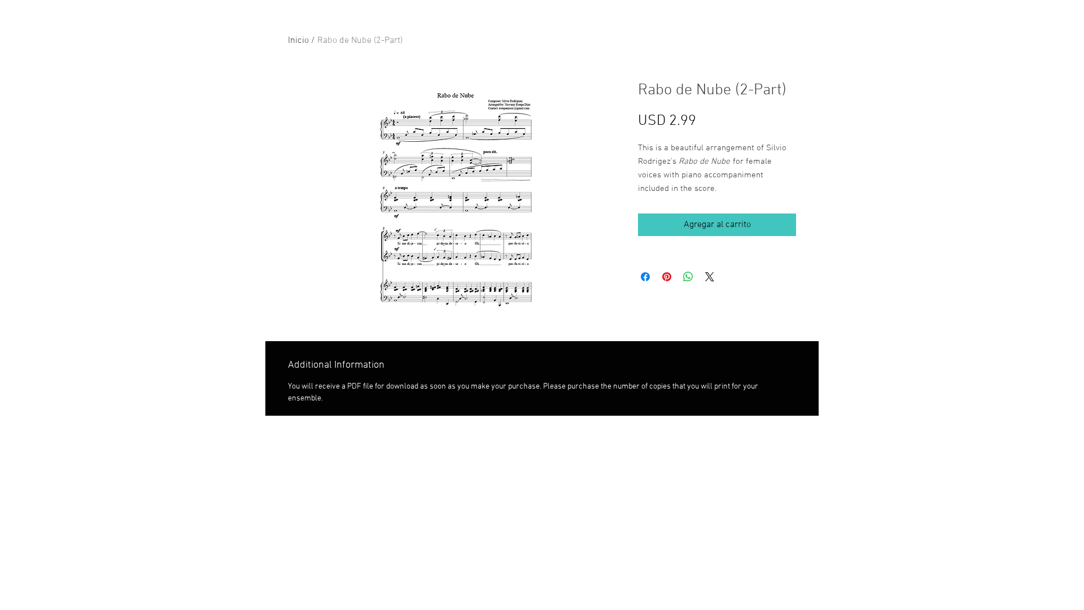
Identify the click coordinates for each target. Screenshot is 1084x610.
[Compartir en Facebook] (645, 277)
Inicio (298, 40)
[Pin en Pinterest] (667, 277)
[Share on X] (709, 277)
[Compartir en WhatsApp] (688, 277)
